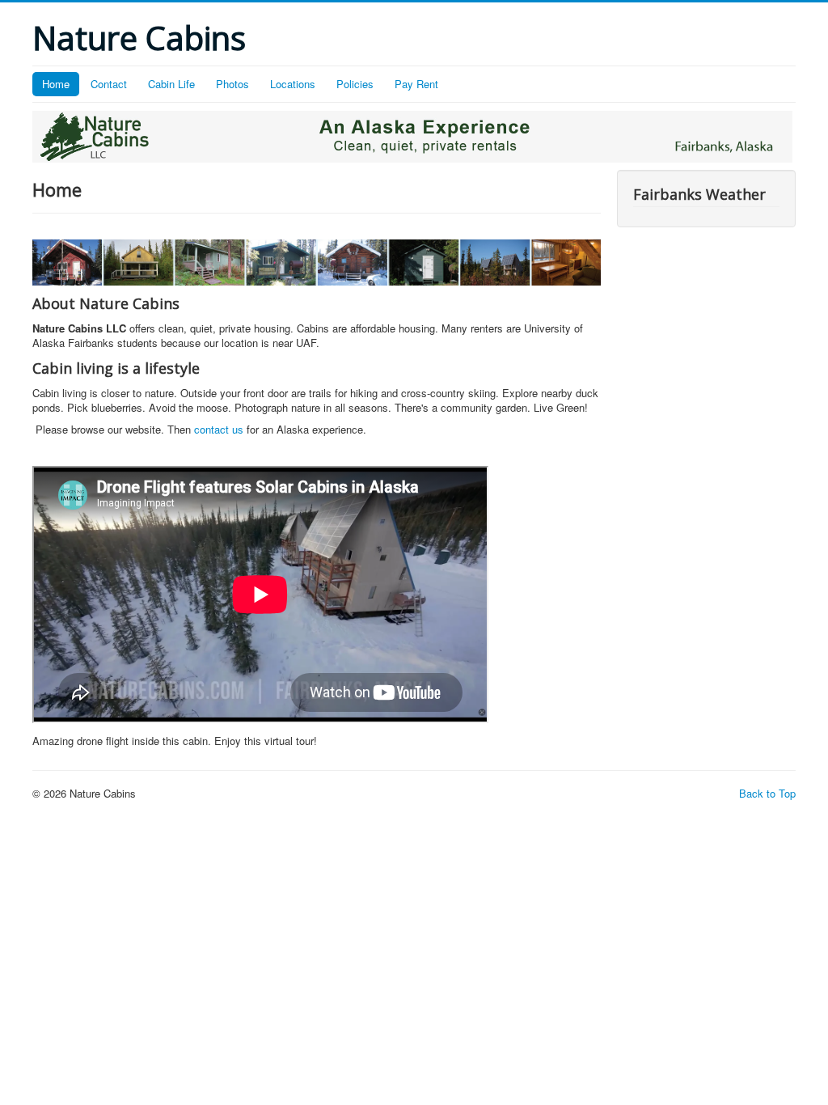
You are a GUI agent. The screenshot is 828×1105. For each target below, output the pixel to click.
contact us (218, 429)
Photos (232, 83)
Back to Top (767, 793)
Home (56, 83)
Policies (355, 83)
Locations (292, 83)
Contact (109, 83)
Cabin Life (171, 83)
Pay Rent (416, 83)
